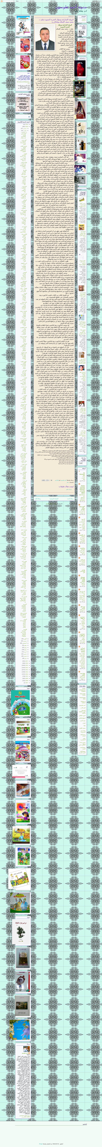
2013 (26, 669)
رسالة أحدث (70, 498)
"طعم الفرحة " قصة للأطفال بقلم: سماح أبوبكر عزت (82, 639)
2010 (26, 676)
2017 (26, 661)
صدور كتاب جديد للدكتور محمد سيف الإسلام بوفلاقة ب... (23, 541)
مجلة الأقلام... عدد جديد (23, 461)
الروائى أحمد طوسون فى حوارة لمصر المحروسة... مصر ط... (23, 456)
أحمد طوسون (25, 1053)
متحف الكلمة (82, 728)
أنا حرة (83, 519)
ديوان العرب (83, 720)
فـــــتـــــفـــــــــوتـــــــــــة (82, 592)
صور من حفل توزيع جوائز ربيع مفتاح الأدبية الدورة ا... (24, 433)
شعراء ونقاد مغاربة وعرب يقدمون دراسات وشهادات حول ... (24, 180)
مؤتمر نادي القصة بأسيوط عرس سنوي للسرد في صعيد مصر (23, 565)
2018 (26, 126)
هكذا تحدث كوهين (82, 674)
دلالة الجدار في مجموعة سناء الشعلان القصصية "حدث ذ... (23, 306)
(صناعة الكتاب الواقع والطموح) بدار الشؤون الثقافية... (23, 149)
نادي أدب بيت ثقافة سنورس (82, 649)
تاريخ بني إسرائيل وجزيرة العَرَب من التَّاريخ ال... (23, 373)
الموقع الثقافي (82, 718)
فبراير (25, 656)
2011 (26, 674)
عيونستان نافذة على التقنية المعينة (82, 579)
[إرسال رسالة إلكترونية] (51, 480)
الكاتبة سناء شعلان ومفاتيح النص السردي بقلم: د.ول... (24, 238)
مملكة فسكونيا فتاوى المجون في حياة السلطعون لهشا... (24, 248)
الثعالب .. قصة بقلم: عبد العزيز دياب (23, 290)
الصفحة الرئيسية (54, 498)
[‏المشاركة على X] (45, 480)
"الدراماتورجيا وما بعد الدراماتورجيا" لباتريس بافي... (23, 556)
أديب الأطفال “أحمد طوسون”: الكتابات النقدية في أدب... (24, 267)
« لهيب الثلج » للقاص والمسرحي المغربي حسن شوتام (23, 365)
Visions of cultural (83, 702)
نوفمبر (25, 130)
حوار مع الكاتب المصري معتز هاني (24, 172)
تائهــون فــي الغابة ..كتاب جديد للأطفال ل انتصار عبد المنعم (82, 598)
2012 (26, 672)
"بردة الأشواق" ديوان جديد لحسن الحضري (23, 592)
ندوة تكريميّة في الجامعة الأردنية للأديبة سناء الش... (23, 407)
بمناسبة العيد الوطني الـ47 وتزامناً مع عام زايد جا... (23, 213)
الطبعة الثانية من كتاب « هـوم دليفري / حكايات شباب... (23, 165)
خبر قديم (83, 559)
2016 (26, 663)
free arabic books (83, 694)
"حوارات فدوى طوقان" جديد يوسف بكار (23, 440)
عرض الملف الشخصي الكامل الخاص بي (24, 1116)
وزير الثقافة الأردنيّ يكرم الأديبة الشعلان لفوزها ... (23, 549)
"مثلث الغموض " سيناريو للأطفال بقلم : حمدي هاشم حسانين (82, 623)
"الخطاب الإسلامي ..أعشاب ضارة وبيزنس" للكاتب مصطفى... (24, 204)
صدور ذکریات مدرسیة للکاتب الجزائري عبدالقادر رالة (24, 221)
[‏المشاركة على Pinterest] (42, 480)
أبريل (25, 651)
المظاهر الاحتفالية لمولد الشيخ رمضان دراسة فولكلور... (23, 347)
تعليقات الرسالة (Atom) (51, 503)
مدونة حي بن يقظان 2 (82, 634)
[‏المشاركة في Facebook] (44, 480)
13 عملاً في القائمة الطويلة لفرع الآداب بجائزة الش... (23, 258)
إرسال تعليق (69, 489)
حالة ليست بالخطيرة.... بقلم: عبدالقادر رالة (23, 189)
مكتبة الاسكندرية (83, 739)
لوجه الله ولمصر (83, 607)
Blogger (41, 1143)
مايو (25, 649)
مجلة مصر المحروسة (83, 731)
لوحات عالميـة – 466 (83, 478)
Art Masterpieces (82, 474)
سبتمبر (25, 641)
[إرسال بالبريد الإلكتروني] (48, 480)
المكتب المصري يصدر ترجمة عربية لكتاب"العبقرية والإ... (23, 157)
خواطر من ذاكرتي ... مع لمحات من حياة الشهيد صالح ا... (23, 524)
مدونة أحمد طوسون (71, 6)
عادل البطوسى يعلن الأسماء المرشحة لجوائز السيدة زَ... (23, 331)
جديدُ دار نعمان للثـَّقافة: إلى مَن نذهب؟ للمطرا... (23, 615)
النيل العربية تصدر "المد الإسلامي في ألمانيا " (24, 196)
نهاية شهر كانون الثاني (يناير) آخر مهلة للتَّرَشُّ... (23, 516)
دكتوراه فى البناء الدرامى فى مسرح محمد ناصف (23, 229)
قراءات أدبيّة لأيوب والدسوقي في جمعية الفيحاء (24, 532)
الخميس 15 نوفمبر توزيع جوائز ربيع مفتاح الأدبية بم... (23, 599)
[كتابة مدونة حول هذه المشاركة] (47, 480)
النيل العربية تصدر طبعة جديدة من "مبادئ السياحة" (24, 508)
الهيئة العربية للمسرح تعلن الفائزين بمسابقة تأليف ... (24, 425)
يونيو (25, 647)
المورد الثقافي (82, 715)
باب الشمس (82, 535)
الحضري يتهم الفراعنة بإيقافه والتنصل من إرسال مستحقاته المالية (83, 376)
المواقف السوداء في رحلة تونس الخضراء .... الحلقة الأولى (82, 539)
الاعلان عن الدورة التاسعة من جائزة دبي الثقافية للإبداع (82, 361)
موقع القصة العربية (83, 748)
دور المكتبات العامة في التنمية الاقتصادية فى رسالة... (23, 135)
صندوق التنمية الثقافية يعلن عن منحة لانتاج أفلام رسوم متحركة (82, 324)
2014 (26, 667)
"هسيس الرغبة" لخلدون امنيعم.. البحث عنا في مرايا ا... (23, 275)
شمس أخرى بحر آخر (82, 571)
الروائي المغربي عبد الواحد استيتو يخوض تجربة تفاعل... (23, 623)
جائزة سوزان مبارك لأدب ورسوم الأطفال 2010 (82, 262)
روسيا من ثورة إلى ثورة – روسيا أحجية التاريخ (23, 339)
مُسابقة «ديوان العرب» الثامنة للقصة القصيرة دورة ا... (23, 314)
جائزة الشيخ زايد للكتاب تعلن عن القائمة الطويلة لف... (24, 356)
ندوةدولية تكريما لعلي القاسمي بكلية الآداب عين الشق (23, 283)
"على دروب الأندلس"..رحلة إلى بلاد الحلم (23, 142)
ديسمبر (25, 128)
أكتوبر (25, 638)
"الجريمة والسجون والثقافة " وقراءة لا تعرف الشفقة (24, 608)
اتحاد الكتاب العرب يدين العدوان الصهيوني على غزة (23, 467)
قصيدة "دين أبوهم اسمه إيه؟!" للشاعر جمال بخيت (82, 294)
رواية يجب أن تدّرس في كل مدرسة (82, 512)
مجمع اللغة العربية (83, 735)
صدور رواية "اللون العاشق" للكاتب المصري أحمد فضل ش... (24, 584)
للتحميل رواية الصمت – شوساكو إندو (82, 562)
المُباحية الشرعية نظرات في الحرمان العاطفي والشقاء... (24, 633)
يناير (25, 658)
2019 (26, 124)
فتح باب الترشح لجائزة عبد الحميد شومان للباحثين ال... (24, 416)
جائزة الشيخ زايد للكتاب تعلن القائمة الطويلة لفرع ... (23, 322)
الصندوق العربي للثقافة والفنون (82, 712)
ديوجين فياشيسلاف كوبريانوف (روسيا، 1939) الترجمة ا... (23, 501)
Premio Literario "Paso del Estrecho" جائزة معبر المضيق (82, 489)
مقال (68, 482)
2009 (26, 678)
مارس (25, 654)
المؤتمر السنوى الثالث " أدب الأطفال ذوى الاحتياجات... (23, 399)
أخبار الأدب (83, 707)
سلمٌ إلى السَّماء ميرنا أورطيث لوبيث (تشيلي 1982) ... (23, 475)
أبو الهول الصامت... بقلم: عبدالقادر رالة (24, 492)
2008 (26, 680)
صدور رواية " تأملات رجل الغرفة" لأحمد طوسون (82, 331)
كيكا (85, 725)
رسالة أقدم (38, 498)
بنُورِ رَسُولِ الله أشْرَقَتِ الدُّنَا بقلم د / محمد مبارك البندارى (83, 410)
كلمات (84, 723)
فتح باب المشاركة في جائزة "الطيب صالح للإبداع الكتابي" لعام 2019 (82, 524)
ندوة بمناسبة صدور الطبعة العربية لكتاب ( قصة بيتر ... (23, 390)
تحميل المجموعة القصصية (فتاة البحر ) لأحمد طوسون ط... (23, 574)
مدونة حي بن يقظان (82, 617)
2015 (26, 665)
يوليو (25, 645)
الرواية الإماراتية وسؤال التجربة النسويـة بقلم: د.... (24, 297)
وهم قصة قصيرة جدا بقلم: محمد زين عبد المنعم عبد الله (82, 433)
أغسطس (24, 643)
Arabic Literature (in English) (82, 690)
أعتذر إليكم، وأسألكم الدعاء (82, 584)
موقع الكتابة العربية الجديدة (82, 752)
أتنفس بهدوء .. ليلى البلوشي (82, 508)
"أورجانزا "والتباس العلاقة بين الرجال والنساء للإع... (24, 484)
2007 (26, 682)
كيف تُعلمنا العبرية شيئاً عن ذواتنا (82, 677)
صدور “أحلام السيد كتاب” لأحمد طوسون (82, 205)
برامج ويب (82, 548)
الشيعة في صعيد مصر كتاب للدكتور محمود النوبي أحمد (82, 234)
